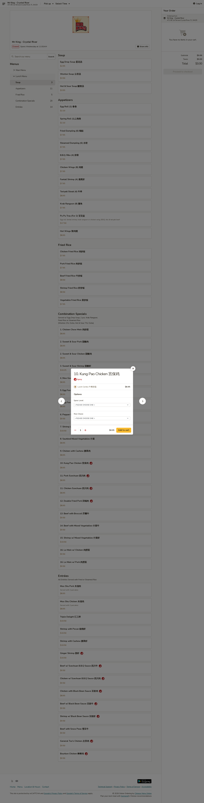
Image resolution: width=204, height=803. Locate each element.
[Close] (133, 368)
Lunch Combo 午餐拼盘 (87, 387)
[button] (61, 404)
